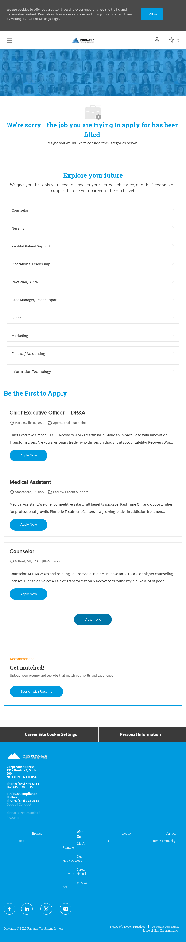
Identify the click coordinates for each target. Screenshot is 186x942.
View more (93, 619)
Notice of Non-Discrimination (160, 930)
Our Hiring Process (72, 858)
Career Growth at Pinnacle (75, 871)
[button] (157, 40)
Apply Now (28, 455)
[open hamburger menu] (10, 40)
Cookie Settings (40, 18)
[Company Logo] (83, 40)
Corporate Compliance (165, 926)
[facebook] (9, 909)
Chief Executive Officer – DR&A (47, 413)
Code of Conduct (19, 804)
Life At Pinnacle (74, 845)
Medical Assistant (30, 482)
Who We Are (75, 885)
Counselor (22, 551)
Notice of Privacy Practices (128, 926)
